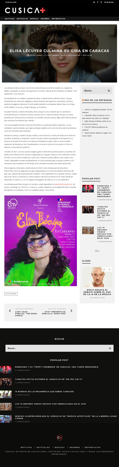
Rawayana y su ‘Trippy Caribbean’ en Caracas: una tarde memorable (104, 191)
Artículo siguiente (57, 309)
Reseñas (45, 19)
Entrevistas (58, 19)
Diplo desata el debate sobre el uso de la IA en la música (97, 292)
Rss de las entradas (98, 100)
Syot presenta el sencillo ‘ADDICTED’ (54, 313)
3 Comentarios (104, 200)
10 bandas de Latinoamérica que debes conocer (44, 392)
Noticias (10, 19)
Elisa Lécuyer (11, 293)
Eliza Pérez (36, 55)
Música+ (34, 19)
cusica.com (10, 2)
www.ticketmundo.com (63, 184)
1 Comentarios (104, 220)
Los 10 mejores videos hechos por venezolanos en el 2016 (105, 233)
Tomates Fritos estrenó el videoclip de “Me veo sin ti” (104, 212)
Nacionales (74, 55)
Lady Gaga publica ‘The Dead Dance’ (26, 314)
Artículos (22, 19)
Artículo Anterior (24, 309)
